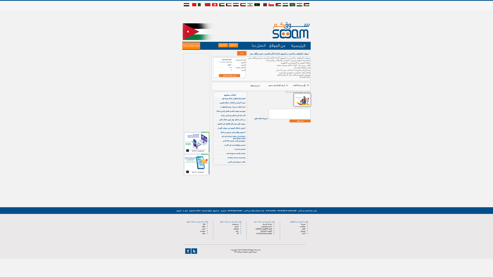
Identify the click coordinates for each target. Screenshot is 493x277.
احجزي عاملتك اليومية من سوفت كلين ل (231, 128)
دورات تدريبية (267, 224)
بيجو (237, 231)
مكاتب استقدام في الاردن (236, 162)
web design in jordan (235, 211)
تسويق (303, 231)
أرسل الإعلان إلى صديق (276, 85)
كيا (238, 233)
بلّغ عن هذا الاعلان (299, 85)
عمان (229, 65)
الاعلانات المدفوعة (195, 211)
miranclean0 (226, 60)
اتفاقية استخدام (206, 211)
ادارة (303, 233)
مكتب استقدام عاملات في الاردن (254, 211)
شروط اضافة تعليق (261, 118)
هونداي (236, 229)
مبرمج (303, 224)
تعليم (303, 229)
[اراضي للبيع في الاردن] (259, 47)
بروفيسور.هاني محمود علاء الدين (234, 141)
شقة (203, 226)
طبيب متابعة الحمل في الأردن (307, 211)
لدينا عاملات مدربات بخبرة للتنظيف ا (232, 107)
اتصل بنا (185, 211)
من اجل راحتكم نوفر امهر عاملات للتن (232, 120)
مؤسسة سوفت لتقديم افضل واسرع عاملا (231, 111)
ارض (203, 229)
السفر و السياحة (266, 231)
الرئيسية (223, 211)
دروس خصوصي (266, 226)
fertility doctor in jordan (236, 158)
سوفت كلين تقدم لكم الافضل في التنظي (231, 124)
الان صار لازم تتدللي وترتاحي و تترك (233, 115)
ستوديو (202, 231)
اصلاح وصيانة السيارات (264, 233)
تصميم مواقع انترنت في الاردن (234, 145)
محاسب (302, 226)
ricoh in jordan (240, 149)
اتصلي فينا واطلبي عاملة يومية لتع (233, 98)
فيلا (204, 224)
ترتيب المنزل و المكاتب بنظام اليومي (232, 103)
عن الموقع (215, 211)
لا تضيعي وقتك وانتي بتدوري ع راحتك (232, 132)
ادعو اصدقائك (255, 86)
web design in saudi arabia (235, 153)
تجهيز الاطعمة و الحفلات (263, 229)
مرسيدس (235, 224)
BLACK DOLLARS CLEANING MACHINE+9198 (233, 137)
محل (203, 233)
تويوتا (237, 226)
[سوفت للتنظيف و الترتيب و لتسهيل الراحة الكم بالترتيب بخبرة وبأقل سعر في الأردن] (191, 45)
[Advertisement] (246, 15)
